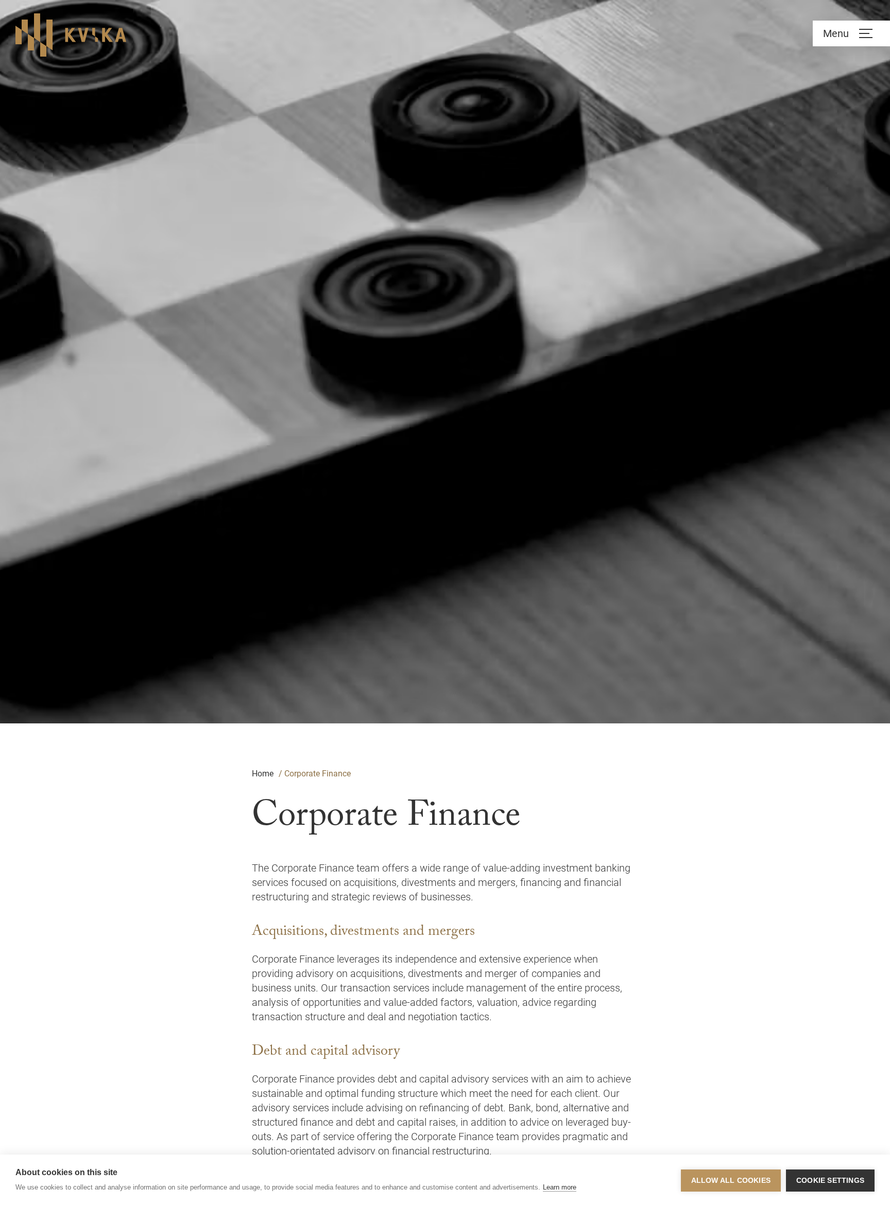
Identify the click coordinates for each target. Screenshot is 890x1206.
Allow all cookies (731, 1180)
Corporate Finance (317, 773)
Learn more (559, 1187)
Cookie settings (830, 1180)
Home (262, 773)
